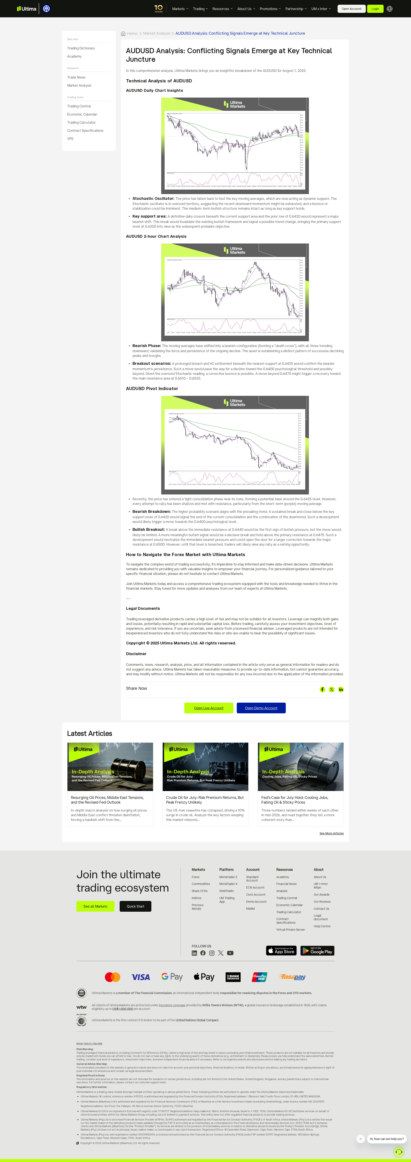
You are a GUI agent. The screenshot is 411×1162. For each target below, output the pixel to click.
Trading (198, 9)
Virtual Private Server (290, 929)
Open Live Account (208, 708)
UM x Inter (319, 9)
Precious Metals (198, 906)
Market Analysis (79, 85)
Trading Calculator (81, 122)
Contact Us (321, 908)
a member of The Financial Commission (144, 993)
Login (375, 8)
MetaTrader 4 (228, 884)
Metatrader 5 (228, 877)
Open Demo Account (261, 708)
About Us (244, 9)
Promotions (268, 9)
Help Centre (322, 926)
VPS (70, 139)
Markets (178, 9)
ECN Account (255, 887)
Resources (221, 9)
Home (132, 33)
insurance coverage (172, 1005)
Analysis (281, 891)
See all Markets (95, 906)
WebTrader (226, 891)
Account (253, 869)
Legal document (321, 917)
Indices (196, 898)
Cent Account (255, 894)
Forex (196, 877)
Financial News (286, 884)
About (319, 869)
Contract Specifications (85, 130)
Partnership (294, 9)
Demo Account (256, 901)
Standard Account (252, 878)
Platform (226, 869)
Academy (74, 56)
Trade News (76, 77)
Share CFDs (200, 891)
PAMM (250, 908)
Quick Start (135, 906)
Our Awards (321, 894)
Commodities (201, 884)
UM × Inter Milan (321, 885)
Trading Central (79, 106)
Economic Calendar (82, 114)
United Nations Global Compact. (197, 1020)
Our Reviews (322, 901)
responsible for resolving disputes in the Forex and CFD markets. (266, 993)
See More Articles (332, 833)
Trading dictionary (81, 48)
